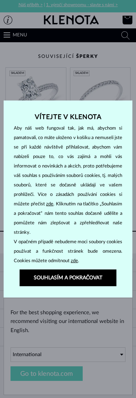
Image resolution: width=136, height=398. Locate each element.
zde (49, 204)
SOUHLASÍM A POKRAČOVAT (68, 277)
